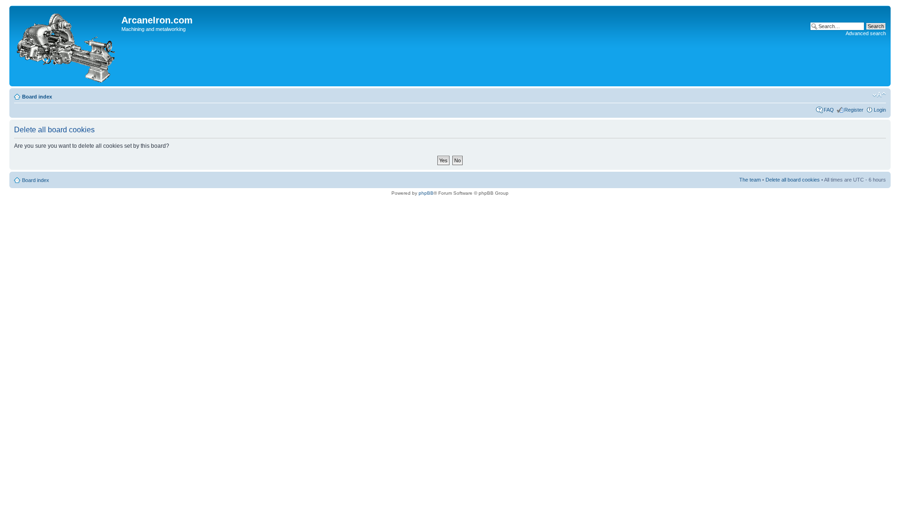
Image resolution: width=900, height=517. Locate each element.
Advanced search (866, 33)
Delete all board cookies (792, 179)
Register (853, 110)
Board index (37, 96)
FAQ (829, 110)
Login (880, 110)
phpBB (426, 193)
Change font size (879, 95)
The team (750, 179)
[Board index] (66, 46)
